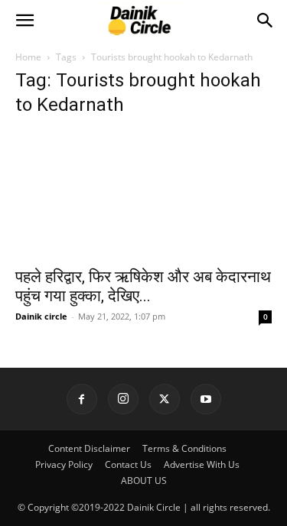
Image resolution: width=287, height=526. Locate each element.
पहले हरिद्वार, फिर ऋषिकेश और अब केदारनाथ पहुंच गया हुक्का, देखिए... (143, 286)
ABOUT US (144, 480)
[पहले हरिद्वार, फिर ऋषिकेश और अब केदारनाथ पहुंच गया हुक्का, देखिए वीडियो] (143, 195)
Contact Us (128, 464)
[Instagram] (123, 399)
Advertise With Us (202, 464)
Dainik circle (41, 316)
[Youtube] (206, 399)
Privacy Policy (64, 464)
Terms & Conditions (184, 448)
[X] (164, 399)
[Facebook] (82, 399)
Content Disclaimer (89, 448)
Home (28, 56)
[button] (24, 20)
